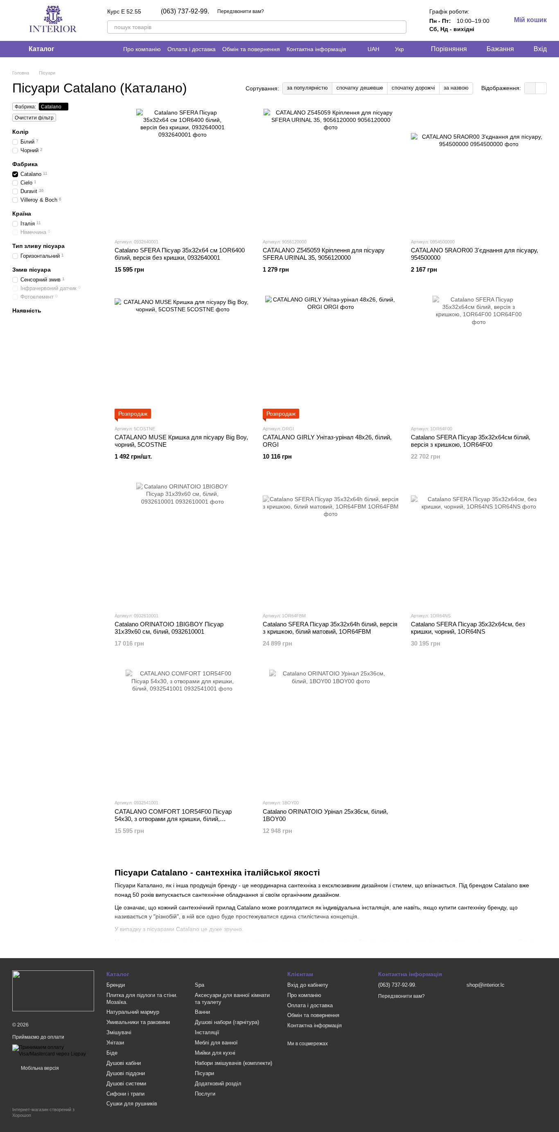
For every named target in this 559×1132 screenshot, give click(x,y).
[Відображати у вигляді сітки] (530, 88)
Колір (20, 131)
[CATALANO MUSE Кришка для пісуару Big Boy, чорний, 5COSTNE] (182, 357)
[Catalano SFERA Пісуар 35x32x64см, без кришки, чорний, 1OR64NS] (479, 544)
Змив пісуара (31, 269)
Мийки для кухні (215, 1053)
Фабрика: (25, 107)
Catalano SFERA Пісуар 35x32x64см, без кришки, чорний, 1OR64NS (468, 628)
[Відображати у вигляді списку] (541, 88)
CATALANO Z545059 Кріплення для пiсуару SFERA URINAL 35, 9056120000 (324, 254)
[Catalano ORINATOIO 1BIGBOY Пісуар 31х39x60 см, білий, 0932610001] (182, 544)
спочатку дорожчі (413, 88)
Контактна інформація (316, 49)
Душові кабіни (123, 1063)
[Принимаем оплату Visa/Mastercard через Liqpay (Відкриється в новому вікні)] (53, 1050)
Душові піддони (125, 1073)
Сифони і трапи (125, 1094)
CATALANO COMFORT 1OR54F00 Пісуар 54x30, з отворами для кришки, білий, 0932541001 (173, 819)
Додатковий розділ (218, 1083)
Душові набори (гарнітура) (227, 1022)
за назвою (456, 88)
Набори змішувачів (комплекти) (233, 1063)
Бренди (115, 985)
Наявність (26, 310)
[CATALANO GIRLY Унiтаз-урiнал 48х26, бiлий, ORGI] (331, 357)
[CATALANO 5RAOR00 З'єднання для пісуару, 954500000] (479, 170)
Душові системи (126, 1083)
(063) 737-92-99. (185, 11)
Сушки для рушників (131, 1103)
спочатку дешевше (359, 88)
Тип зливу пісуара (38, 245)
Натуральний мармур (132, 1012)
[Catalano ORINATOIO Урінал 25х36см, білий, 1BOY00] (331, 731)
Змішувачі (118, 1032)
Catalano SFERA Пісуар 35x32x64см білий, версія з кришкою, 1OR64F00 (470, 441)
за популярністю (307, 88)
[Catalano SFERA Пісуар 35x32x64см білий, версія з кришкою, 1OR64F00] (479, 357)
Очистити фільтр (34, 118)
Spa (199, 985)
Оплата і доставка (191, 49)
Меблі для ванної (216, 1043)
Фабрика (25, 164)
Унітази (115, 1043)
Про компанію (142, 49)
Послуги (205, 1094)
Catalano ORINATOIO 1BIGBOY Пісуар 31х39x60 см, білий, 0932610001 (169, 628)
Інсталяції (207, 1032)
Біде (111, 1053)
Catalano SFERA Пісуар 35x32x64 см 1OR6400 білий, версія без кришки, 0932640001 (180, 254)
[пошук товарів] (399, 27)
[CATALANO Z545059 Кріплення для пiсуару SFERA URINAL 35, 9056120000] (331, 170)
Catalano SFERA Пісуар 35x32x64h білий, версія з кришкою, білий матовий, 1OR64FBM (330, 628)
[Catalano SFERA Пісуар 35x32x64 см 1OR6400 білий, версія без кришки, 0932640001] (182, 170)
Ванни (202, 1012)
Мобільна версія (39, 1068)
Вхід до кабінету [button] (307, 985)
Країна (21, 213)
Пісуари (204, 1073)
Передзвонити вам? (240, 11)
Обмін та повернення (251, 49)
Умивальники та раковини (138, 1022)
